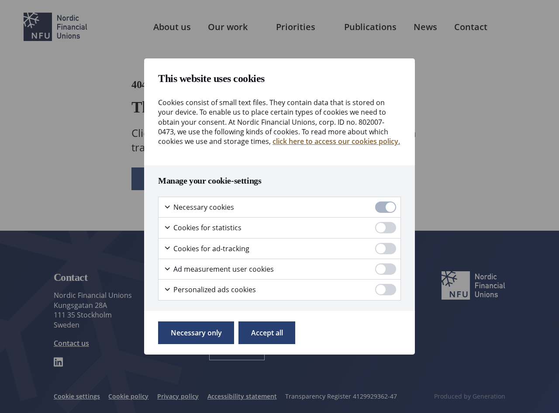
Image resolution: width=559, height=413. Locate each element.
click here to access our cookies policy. (336, 141)
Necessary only (196, 333)
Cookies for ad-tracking (210, 248)
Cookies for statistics (207, 227)
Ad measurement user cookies (223, 269)
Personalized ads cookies (214, 289)
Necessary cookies (203, 207)
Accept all (267, 333)
